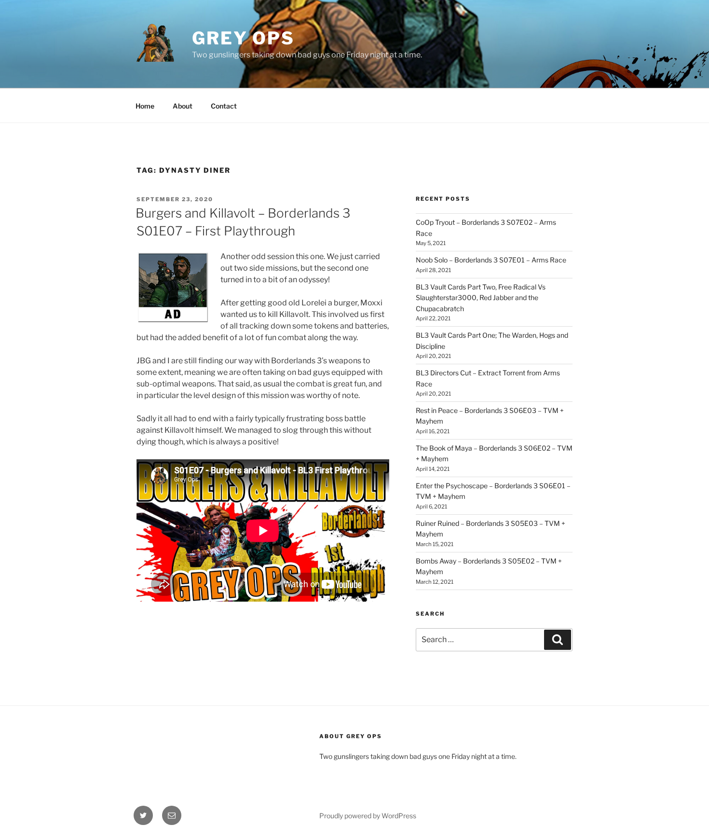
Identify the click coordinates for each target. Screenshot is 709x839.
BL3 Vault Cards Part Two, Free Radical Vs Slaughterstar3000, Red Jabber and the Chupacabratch (480, 298)
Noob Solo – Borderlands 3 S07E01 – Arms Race (491, 260)
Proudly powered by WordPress (367, 815)
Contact (224, 106)
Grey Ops (243, 38)
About (182, 106)
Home (145, 106)
